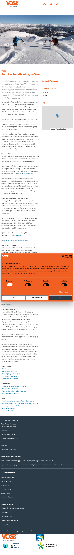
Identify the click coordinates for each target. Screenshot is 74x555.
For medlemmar (6, 516)
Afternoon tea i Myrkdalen (10, 393)
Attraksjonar (5, 493)
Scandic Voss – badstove (10, 389)
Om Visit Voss (5, 525)
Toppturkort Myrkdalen (10, 379)
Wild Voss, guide (7, 369)
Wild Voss (9, 240)
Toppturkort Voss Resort (10, 376)
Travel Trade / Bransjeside (9, 520)
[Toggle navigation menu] (65, 4)
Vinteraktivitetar (7, 481)
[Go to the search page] (51, 4)
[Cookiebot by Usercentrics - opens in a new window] (63, 256)
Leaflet (53, 129)
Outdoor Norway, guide (9, 371)
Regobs (18, 235)
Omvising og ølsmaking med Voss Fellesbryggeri (18, 401)
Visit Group (15, 531)
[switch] (28, 284)
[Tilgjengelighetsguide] (45, 4)
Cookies (4, 446)
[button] (25, 60)
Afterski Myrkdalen (8, 411)
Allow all (60, 297)
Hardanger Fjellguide (22, 240)
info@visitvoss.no (12, 438)
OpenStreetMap (61, 129)
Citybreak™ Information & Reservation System (33, 531)
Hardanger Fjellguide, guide (11, 374)
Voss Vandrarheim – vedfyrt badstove (14, 391)
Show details (63, 292)
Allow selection (37, 297)
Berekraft (4, 512)
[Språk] (57, 4)
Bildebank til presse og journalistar (13, 508)
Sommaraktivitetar (7, 478)
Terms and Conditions (8, 449)
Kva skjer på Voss (7, 489)
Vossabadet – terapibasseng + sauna (14, 386)
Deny (13, 297)
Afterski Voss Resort (8, 408)
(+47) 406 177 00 (9, 434)
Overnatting (5, 485)
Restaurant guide (7, 497)
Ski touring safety (27, 174)
